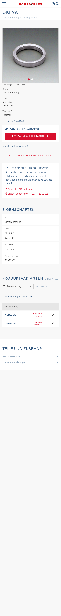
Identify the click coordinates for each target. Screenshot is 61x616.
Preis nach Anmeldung (37, 315)
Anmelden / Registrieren (20, 189)
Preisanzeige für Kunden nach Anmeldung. (30, 155)
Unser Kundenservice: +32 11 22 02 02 (27, 193)
